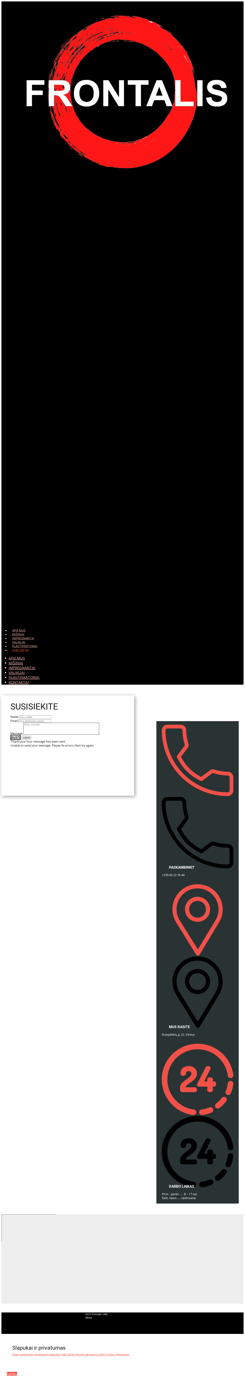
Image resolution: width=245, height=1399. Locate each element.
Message (16, 733)
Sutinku (12, 1374)
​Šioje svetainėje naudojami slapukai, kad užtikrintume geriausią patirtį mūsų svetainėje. (71, 1354)
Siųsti (15, 737)
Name (14, 717)
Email (14, 721)
